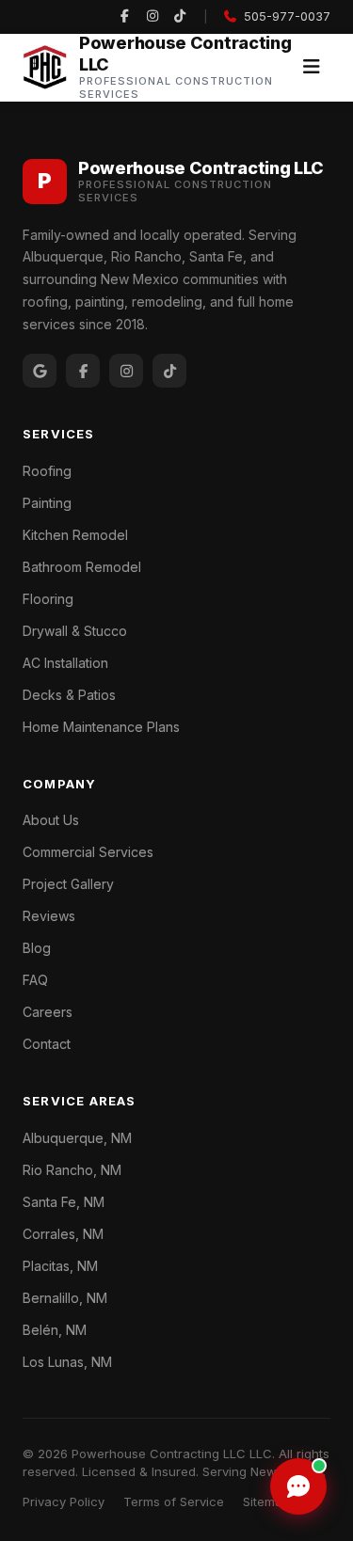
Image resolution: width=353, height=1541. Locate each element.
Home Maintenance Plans (101, 727)
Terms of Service (173, 1501)
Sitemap (266, 1501)
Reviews (49, 916)
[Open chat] (298, 1486)
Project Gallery (68, 884)
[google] (39, 371)
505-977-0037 (287, 16)
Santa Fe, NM (63, 1202)
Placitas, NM (60, 1266)
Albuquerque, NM (77, 1138)
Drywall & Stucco (75, 631)
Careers (47, 1012)
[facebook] (124, 17)
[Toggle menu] (311, 68)
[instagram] (152, 17)
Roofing (47, 471)
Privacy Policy (63, 1501)
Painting (47, 503)
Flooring (48, 599)
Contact (47, 1044)
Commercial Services (88, 852)
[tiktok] (179, 17)
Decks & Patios (69, 695)
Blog (37, 948)
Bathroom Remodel (82, 567)
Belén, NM (55, 1330)
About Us (51, 820)
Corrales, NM (63, 1234)
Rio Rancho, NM (72, 1170)
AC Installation (65, 663)
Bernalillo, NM (65, 1298)
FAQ (35, 980)
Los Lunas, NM (67, 1362)
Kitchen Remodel (75, 535)
